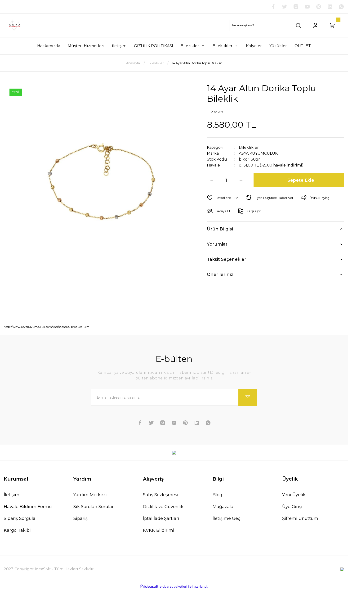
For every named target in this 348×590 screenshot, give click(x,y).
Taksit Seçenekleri (227, 259)
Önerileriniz (220, 274)
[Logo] (14, 25)
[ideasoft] (149, 586)
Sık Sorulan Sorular (93, 506)
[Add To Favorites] (222, 198)
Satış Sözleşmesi (160, 494)
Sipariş (80, 518)
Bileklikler (249, 147)
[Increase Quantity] (241, 180)
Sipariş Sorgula (20, 518)
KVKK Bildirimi (158, 530)
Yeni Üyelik (294, 494)
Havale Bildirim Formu (28, 506)
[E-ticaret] (173, 586)
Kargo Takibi (17, 530)
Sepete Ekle (300, 180)
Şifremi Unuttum (300, 518)
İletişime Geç (226, 518)
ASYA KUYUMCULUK (258, 153)
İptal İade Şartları (161, 518)
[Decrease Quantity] (212, 180)
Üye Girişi (292, 506)
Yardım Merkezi (90, 494)
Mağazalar (224, 506)
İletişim (11, 494)
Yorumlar (217, 244)
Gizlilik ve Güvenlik (163, 506)
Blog (217, 494)
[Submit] (247, 397)
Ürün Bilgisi (220, 229)
